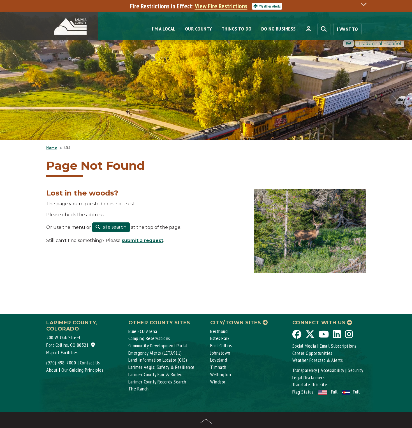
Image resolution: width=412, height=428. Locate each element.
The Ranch (138, 388)
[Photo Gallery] (348, 43)
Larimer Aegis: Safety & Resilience (161, 367)
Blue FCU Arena (142, 331)
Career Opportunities (312, 353)
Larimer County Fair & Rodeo (155, 374)
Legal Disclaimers (308, 377)
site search (114, 227)
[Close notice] (365, 4)
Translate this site (309, 384)
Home (51, 147)
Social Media (304, 346)
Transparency (304, 370)
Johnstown (220, 353)
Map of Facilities (62, 352)
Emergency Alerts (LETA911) (155, 353)
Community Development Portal (158, 345)
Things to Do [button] (237, 28)
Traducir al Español (379, 43)
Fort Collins (221, 345)
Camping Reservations (149, 338)
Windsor (218, 381)
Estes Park (220, 338)
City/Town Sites (236, 323)
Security (355, 370)
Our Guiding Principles (82, 370)
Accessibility (332, 370)
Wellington (220, 374)
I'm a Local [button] (163, 28)
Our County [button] (198, 28)
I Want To (347, 29)
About (52, 370)
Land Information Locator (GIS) (157, 360)
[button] (308, 29)
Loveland (218, 360)
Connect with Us (319, 323)
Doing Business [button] (278, 28)
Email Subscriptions (338, 346)
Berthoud (219, 331)
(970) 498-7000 (61, 362)
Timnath (218, 367)
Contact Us (90, 362)
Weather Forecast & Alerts (317, 360)
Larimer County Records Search (157, 381)
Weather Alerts (270, 6)
